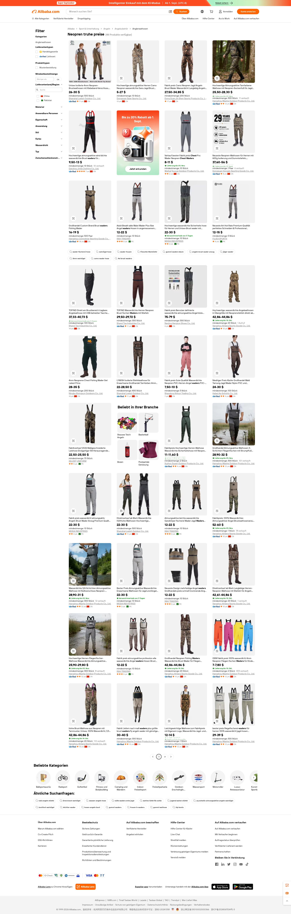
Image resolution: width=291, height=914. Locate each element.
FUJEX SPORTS (219, 238)
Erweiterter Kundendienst (94, 846)
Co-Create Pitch (45, 834)
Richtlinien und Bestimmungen (96, 860)
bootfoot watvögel (46, 807)
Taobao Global (155, 900)
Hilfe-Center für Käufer (181, 828)
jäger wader (228, 252)
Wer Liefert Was (189, 900)
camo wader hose (101, 258)
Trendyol (175, 900)
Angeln (107, 28)
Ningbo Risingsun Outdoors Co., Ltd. (86, 393)
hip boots (180, 807)
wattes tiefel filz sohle (152, 801)
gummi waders (115, 807)
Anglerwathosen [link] (140, 28)
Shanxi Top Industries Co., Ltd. (83, 325)
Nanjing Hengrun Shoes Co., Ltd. (180, 323)
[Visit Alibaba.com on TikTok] (247, 864)
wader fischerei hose (81, 252)
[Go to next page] (171, 756)
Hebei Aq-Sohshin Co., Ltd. (224, 393)
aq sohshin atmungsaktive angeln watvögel (214, 801)
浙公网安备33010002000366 (195, 909)
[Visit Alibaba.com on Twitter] (229, 864)
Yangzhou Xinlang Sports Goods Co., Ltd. (231, 325)
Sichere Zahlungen (91, 828)
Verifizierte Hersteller (136, 828)
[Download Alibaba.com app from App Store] (220, 887)
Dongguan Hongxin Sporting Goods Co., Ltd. (233, 171)
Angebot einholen (134, 834)
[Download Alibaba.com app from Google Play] (243, 887)
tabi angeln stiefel (46, 801)
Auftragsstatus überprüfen (227, 840)
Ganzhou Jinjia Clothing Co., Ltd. (84, 168)
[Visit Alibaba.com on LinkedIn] (223, 864)
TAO (167, 900)
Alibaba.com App (199, 886)
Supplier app (141, 886)
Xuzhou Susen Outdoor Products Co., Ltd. (184, 463)
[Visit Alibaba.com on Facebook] (217, 864)
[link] (287, 885)
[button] (170, 11)
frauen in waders (137, 807)
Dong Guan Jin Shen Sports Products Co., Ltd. (186, 98)
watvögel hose (105, 252)
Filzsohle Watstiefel (148, 252)
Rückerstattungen (179, 846)
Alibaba (71, 28)
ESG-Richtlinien (45, 840)
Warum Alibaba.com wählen (51, 828)
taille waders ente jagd (124, 801)
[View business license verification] (172, 909)
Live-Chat (175, 834)
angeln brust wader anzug (203, 252)
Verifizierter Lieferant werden (228, 846)
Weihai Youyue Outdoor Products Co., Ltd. (184, 171)
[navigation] (49, 393)
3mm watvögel (79, 258)
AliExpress (100, 900)
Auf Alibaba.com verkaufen (227, 828)
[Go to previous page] (153, 756)
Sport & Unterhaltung (89, 28)
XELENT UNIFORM (77, 461)
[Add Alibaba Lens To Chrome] (85, 887)
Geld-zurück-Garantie (92, 834)
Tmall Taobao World (128, 900)
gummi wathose (160, 807)
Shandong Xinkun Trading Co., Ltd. (180, 393)
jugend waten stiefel (179, 801)
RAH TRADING (123, 238)
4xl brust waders (125, 258)
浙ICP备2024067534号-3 (223, 909)
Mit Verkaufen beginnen (226, 834)
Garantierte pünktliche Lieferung (97, 840)
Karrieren (42, 846)
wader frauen (126, 252)
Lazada (143, 900)
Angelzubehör (121, 28)
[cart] (212, 12)
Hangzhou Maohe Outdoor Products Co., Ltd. (233, 101)
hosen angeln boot (92, 807)
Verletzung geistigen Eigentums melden (189, 851)
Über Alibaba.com (47, 822)
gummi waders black (174, 252)
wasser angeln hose (97, 801)
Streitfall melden (178, 840)
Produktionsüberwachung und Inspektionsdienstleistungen (96, 853)
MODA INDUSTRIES (174, 241)
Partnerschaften (222, 851)
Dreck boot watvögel (71, 801)
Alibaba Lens (44, 886)
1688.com (111, 900)
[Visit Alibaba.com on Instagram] (235, 864)
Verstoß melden (178, 857)
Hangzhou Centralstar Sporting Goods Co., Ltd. (90, 238)
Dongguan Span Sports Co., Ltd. (131, 98)
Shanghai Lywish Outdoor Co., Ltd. (85, 98)
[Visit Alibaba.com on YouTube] (241, 864)
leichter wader (69, 807)
